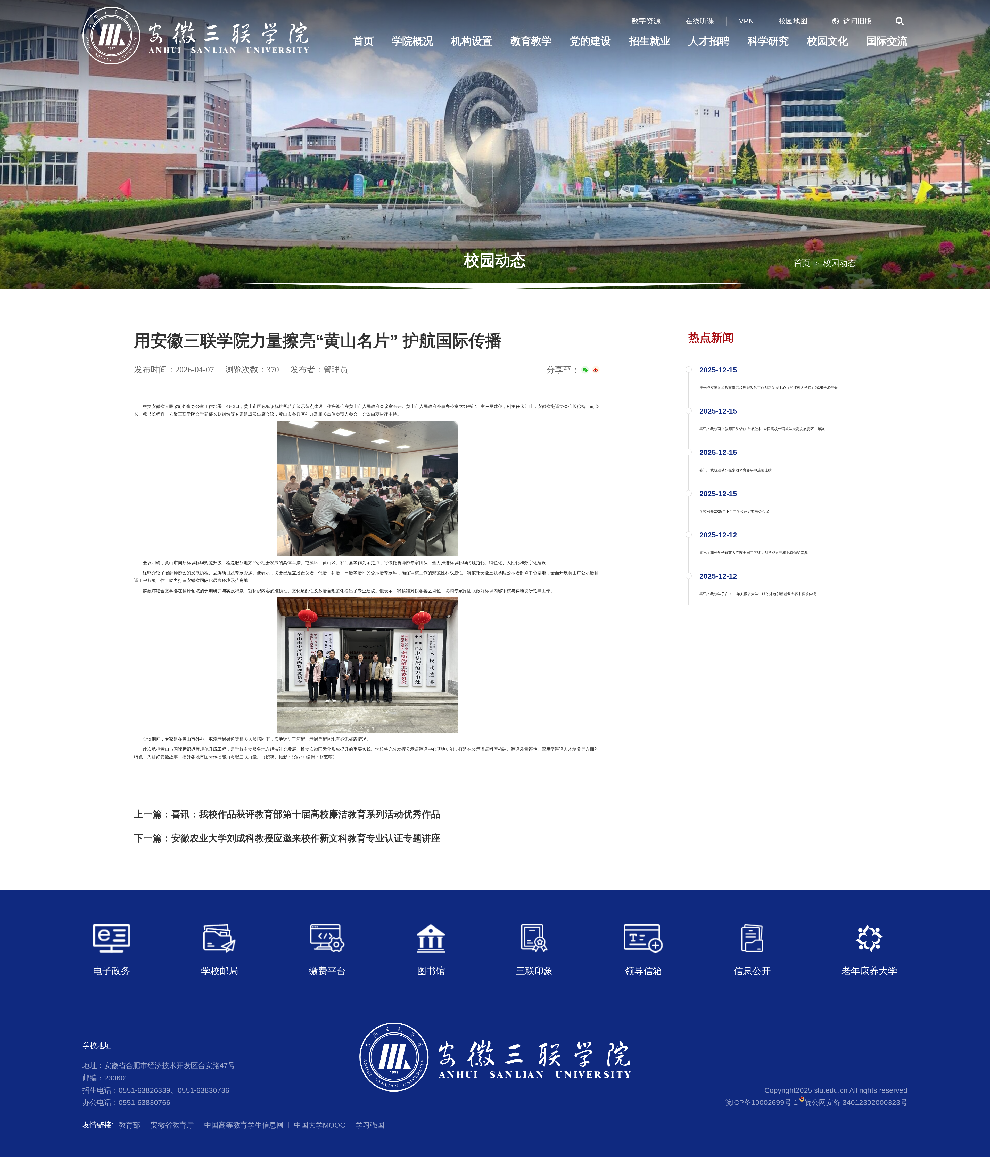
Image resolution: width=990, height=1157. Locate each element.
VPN (746, 21)
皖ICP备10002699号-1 (761, 1102)
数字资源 (646, 21)
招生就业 (649, 41)
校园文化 (827, 41)
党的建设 (590, 41)
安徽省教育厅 (172, 1125)
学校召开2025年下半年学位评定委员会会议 (734, 511)
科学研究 (768, 41)
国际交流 (887, 41)
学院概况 (412, 41)
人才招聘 (709, 41)
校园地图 (793, 21)
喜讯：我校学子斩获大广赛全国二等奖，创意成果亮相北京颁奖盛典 (753, 553)
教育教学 (531, 41)
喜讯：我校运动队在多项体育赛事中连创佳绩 (735, 470)
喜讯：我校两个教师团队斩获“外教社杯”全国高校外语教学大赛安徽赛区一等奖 (762, 429)
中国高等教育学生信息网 (244, 1125)
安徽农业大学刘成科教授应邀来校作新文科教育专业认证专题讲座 (305, 838)
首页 (363, 41)
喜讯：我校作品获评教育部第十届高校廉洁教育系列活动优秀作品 (305, 814)
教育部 (129, 1125)
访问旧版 (857, 21)
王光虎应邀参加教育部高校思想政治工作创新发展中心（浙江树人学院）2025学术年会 (768, 387)
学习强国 (370, 1125)
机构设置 (471, 41)
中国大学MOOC (319, 1125)
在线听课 (699, 21)
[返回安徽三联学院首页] (195, 8)
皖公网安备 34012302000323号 (856, 1102)
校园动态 (839, 263)
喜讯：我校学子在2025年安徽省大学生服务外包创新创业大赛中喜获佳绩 (757, 594)
